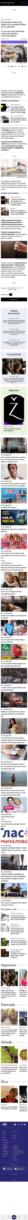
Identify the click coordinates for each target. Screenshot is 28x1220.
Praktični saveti (6, 19)
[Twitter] (18, 1124)
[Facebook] (15, 1124)
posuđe (9, 289)
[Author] (14, 409)
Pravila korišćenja (18, 1151)
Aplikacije (15, 1155)
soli (14, 132)
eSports (5, 1149)
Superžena (5, 1147)
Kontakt (15, 1160)
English (15, 1135)
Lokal (4, 1156)
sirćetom (9, 134)
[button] (12, 382)
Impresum (15, 1148)
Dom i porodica (15, 105)
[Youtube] (24, 1124)
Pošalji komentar (14, 299)
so (21, 288)
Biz (3, 1135)
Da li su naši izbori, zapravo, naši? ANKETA (12, 430)
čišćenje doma (11, 288)
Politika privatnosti (18, 1153)
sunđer (12, 130)
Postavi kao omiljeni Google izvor (12, 42)
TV (13, 1133)
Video (14, 1131)
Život (4, 1138)
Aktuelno (4, 1105)
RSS (14, 1157)
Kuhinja (13, 208)
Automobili (5, 1154)
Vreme (14, 1138)
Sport (4, 1133)
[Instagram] (21, 1124)
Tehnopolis (6, 1151)
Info (4, 1131)
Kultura (5, 1145)
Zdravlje (5, 1140)
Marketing (15, 1146)
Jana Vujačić (8, 426)
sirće (18, 288)
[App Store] (19, 1169)
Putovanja (5, 1142)
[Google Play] (8, 1169)
